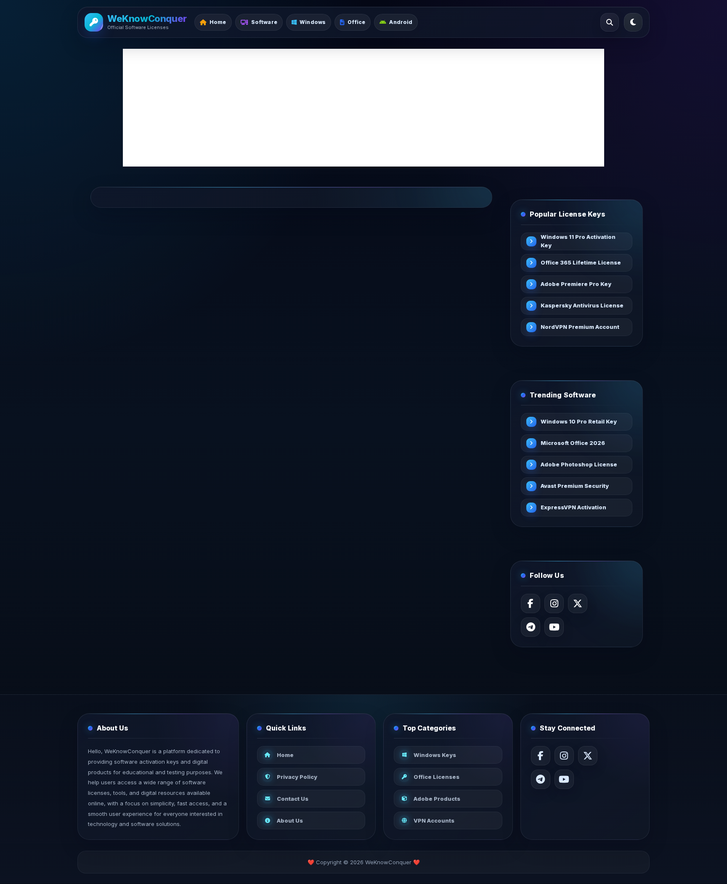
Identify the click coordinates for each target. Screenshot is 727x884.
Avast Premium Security (575, 485)
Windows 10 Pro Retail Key (579, 421)
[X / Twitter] (577, 603)
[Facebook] (530, 603)
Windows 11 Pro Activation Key (578, 241)
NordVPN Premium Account (580, 326)
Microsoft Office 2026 (573, 442)
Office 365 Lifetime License (581, 262)
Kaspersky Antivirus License (582, 305)
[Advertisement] (363, 108)
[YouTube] (554, 627)
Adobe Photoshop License (579, 464)
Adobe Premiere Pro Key (576, 284)
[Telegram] (530, 627)
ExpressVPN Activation (573, 507)
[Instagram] (554, 603)
